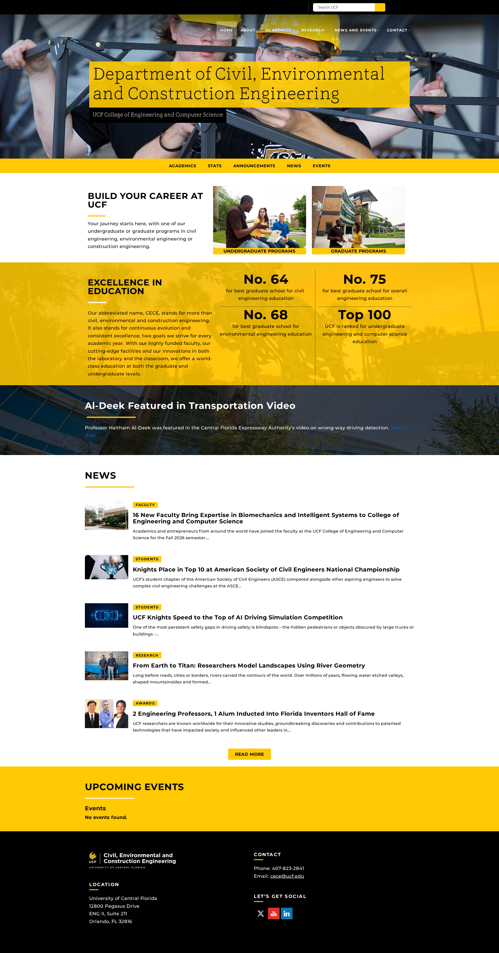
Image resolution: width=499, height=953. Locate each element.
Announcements (254, 165)
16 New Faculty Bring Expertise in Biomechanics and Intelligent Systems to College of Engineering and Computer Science (266, 518)
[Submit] (380, 7)
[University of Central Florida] (156, 7)
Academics (278, 30)
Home (226, 30)
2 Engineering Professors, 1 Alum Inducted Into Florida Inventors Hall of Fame (254, 713)
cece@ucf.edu (287, 876)
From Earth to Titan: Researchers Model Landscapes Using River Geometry (249, 665)
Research (313, 30)
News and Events (356, 30)
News (294, 165)
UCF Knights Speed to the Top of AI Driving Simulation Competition (238, 617)
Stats (214, 165)
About (248, 30)
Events (321, 165)
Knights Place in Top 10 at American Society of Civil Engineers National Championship (266, 569)
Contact (397, 30)
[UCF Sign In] (286, 7)
